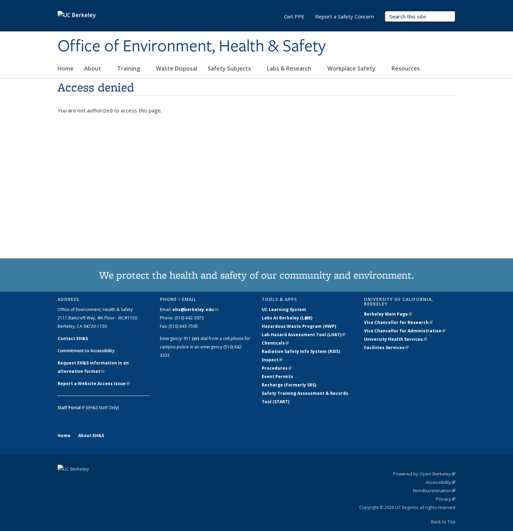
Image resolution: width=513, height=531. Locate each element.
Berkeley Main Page (388, 314)
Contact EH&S (73, 338)
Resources (406, 68)
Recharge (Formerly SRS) (289, 385)
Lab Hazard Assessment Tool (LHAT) (303, 335)
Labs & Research (290, 68)
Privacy (445, 499)
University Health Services (395, 339)
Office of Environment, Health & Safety (192, 46)
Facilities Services (386, 348)
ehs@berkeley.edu (195, 309)
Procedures (277, 368)
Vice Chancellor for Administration (405, 331)
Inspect (272, 360)
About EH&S (91, 435)
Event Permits (277, 376)
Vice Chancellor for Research (398, 322)
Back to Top (443, 521)
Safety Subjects (230, 68)
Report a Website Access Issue (94, 383)
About (93, 68)
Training (129, 68)
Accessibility (440, 482)
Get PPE (294, 16)
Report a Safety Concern (344, 16)
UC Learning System (284, 309)
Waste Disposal (176, 68)
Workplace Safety (352, 68)
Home (66, 68)
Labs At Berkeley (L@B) (287, 318)
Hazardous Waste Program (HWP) (299, 326)
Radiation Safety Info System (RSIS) (301, 351)
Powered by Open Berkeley (424, 474)
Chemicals (275, 343)
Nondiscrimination (434, 490)
